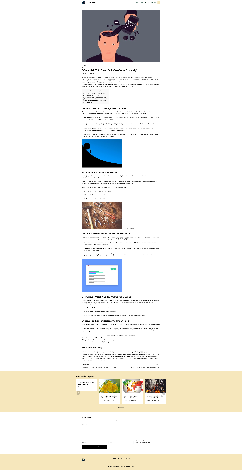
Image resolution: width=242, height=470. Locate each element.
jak (119, 111)
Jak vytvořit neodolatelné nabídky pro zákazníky (95, 97)
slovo (113, 86)
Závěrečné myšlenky (88, 102)
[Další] (163, 393)
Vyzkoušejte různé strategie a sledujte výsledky (95, 100)
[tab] (118, 407)
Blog (142, 2)
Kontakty (153, 2)
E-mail (111, 442)
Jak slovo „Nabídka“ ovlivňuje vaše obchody (94, 93)
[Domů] (82, 65)
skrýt (99, 91)
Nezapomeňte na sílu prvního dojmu (92, 95)
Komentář (85, 424)
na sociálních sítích (101, 340)
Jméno (84, 442)
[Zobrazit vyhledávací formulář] (158, 2)
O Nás (147, 2)
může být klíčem (94, 136)
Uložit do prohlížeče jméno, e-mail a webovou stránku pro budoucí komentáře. (147, 441)
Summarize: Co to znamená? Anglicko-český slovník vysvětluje (99, 366)
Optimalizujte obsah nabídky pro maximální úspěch (95, 99)
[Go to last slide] (78, 393)
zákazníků (116, 128)
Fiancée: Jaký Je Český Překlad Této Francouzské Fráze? (144, 366)
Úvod (137, 2)
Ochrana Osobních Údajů (127, 466)
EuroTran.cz (85, 73)
